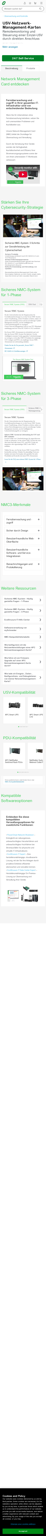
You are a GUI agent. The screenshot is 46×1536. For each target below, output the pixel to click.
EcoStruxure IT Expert (16, 854)
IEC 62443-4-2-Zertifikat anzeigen (15, 351)
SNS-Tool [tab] (32, 304)
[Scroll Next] (42, 304)
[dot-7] (28, 772)
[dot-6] (27, 726)
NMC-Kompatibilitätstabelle (14, 782)
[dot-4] (24, 726)
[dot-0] (18, 726)
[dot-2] (21, 726)
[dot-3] (23, 726)
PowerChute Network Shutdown (20, 835)
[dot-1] (20, 726)
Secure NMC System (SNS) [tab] (14, 304)
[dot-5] (26, 726)
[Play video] (23, 368)
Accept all (23, 1531)
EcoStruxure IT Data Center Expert (21, 870)
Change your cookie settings (23, 1524)
